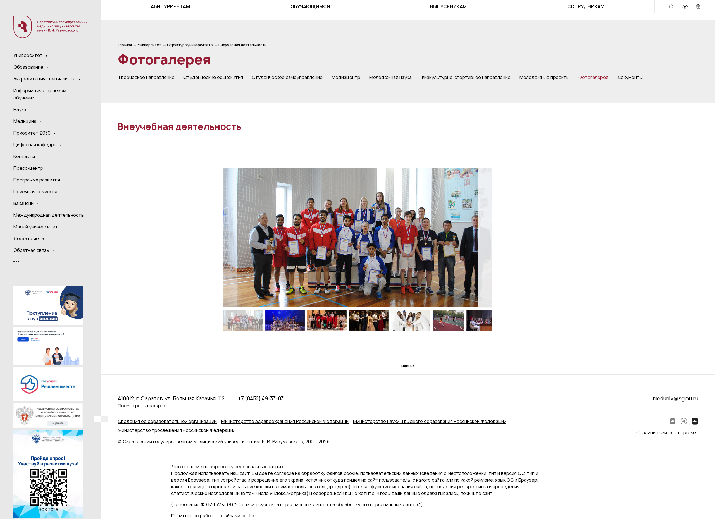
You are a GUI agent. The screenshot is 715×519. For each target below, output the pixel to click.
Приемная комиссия (35, 191)
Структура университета (190, 44)
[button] (485, 238)
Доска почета (28, 238)
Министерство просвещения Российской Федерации (176, 430)
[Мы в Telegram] (683, 421)
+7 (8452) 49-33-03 (261, 398)
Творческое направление (146, 77)
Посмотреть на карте (142, 406)
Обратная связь (31, 250)
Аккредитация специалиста (45, 79)
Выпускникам (448, 6)
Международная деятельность (48, 215)
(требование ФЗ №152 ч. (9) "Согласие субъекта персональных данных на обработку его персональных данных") (297, 504)
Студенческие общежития (213, 77)
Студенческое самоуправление (287, 77)
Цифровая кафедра (35, 145)
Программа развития (36, 180)
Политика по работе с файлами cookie (213, 516)
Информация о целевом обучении (39, 94)
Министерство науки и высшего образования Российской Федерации (429, 421)
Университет (28, 55)
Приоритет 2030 (32, 133)
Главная (125, 44)
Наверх (408, 365)
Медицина (25, 121)
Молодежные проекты (544, 77)
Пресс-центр (28, 168)
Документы (630, 77)
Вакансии (24, 203)
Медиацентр (346, 77)
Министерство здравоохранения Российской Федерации (285, 421)
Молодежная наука (390, 77)
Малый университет (35, 227)
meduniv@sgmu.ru (675, 398)
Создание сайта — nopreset (667, 432)
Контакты (24, 156)
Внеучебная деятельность (242, 44)
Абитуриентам (170, 6)
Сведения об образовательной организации (167, 421)
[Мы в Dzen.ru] (694, 421)
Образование (28, 67)
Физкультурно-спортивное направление (466, 77)
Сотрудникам (585, 6)
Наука (20, 109)
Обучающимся (310, 6)
